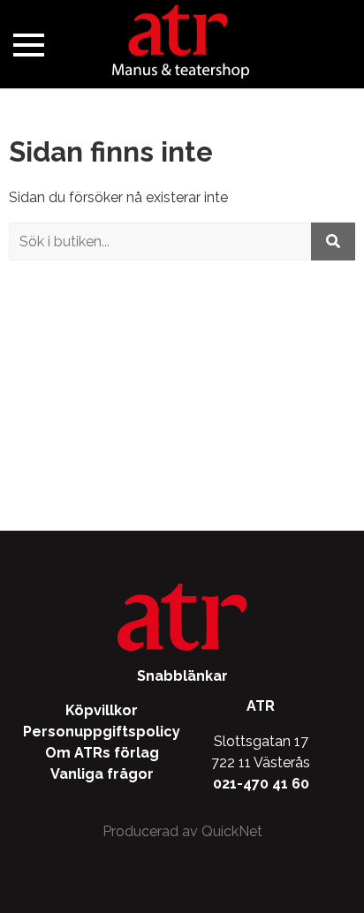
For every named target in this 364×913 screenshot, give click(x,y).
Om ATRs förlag (102, 752)
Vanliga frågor (102, 774)
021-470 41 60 (261, 783)
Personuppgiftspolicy (101, 731)
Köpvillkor (101, 710)
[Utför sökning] (333, 241)
